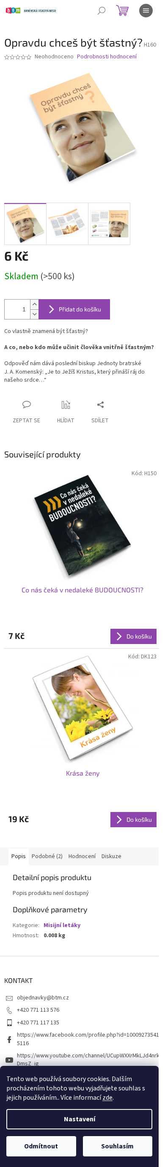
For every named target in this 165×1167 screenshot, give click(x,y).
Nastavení (79, 1119)
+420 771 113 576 (38, 1010)
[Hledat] (101, 10)
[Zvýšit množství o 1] (34, 304)
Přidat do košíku (80, 309)
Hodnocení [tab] (82, 856)
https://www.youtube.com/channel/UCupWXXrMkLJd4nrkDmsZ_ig (88, 1059)
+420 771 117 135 (38, 1022)
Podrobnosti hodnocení (107, 57)
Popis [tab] (18, 856)
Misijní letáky (62, 925)
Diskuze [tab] (111, 856)
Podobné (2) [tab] (47, 856)
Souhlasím (117, 1146)
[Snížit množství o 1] (34, 314)
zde (107, 1097)
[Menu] (146, 10)
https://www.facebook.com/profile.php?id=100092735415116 (88, 1039)
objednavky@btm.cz (43, 998)
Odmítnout (41, 1146)
